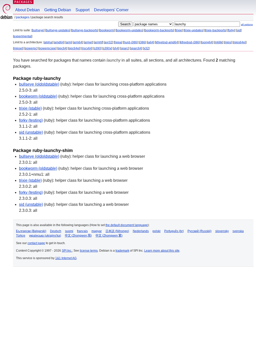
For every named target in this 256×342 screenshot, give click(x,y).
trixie (179, 30)
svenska (238, 231)
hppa (118, 42)
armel (88, 42)
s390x (107, 48)
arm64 (78, 42)
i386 (142, 42)
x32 (146, 48)
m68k (218, 42)
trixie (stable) (30, 108)
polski (156, 231)
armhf (98, 42)
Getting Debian (57, 10)
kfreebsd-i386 (189, 42)
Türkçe (20, 235)
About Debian (27, 10)
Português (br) (174, 231)
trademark (122, 250)
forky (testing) (31, 120)
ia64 (151, 42)
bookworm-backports (159, 30)
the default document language (127, 225)
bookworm (107, 30)
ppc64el (74, 48)
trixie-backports (215, 30)
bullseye (38, 30)
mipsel (18, 48)
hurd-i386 (130, 42)
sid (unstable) (31, 132)
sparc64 (136, 48)
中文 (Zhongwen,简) (78, 235)
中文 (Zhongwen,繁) (109, 235)
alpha (48, 42)
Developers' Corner (111, 10)
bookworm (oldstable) (38, 96)
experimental (23, 36)
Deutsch (55, 231)
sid (239, 30)
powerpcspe (47, 48)
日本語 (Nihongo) (117, 231)
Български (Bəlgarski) (31, 231)
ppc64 (62, 48)
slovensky (222, 231)
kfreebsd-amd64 (167, 42)
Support (83, 10)
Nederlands (141, 231)
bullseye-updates (58, 30)
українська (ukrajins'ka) (45, 235)
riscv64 (87, 48)
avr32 (108, 42)
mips (227, 42)
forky (231, 30)
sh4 (116, 48)
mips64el (239, 42)
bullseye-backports (85, 30)
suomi (69, 231)
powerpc (31, 48)
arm (68, 42)
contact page (36, 243)
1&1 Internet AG (65, 258)
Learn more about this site (162, 250)
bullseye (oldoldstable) (39, 84)
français (82, 231)
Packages (23, 2)
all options (247, 24)
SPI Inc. (67, 250)
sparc (124, 48)
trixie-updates (193, 30)
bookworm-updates (129, 30)
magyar (97, 231)
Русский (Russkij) (200, 231)
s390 (97, 48)
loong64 (206, 42)
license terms (89, 250)
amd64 (59, 42)
